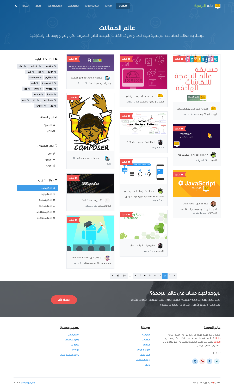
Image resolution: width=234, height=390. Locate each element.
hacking (49, 66)
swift (50, 72)
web (33, 83)
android (34, 66)
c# (34, 100)
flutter (49, 89)
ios (39, 72)
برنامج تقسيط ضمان (69, 355)
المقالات (123, 5)
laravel (39, 106)
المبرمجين (73, 5)
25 (117, 275)
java (29, 72)
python (49, 77)
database (48, 100)
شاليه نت (75, 345)
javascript (47, 83)
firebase (34, 77)
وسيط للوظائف (71, 339)
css (25, 89)
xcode (37, 94)
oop (24, 100)
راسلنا (147, 365)
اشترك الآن (64, 299)
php (21, 66)
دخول (38, 5)
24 (124, 275)
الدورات (108, 5)
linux (36, 89)
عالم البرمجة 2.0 (28, 383)
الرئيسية (146, 334)
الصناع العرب (73, 334)
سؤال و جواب (92, 5)
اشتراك (25, 5)
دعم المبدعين (55, 5)
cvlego (75, 350)
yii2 (51, 106)
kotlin (50, 94)
